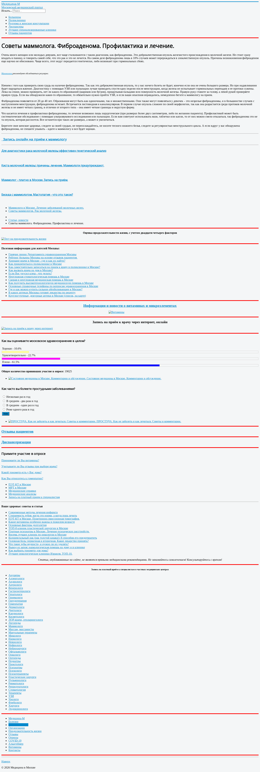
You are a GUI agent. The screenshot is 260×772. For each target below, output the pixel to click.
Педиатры (14, 661)
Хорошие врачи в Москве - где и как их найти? (36, 260)
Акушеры (14, 575)
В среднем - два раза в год (22, 401)
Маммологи (7, 73)
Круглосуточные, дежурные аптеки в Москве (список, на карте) (47, 295)
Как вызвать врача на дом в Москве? (30, 270)
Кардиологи (15, 613)
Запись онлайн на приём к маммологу (34, 139)
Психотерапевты (18, 673)
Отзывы (13, 734)
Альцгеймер (15, 743)
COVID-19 (14, 740)
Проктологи (15, 664)
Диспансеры (16, 26)
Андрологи (15, 581)
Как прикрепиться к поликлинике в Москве (35, 263)
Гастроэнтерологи (19, 591)
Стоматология (17, 689)
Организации (16, 727)
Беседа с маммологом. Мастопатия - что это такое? (37, 194)
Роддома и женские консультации (28, 23)
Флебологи (15, 702)
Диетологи (15, 610)
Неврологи (15, 642)
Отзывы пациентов (20, 32)
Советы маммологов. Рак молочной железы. (35, 210)
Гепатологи (15, 594)
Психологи (15, 670)
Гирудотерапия (17, 600)
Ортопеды (14, 657)
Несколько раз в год (18, 396)
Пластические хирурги (22, 677)
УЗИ (11, 696)
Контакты (14, 750)
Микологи (14, 635)
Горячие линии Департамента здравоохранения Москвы (42, 254)
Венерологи (15, 587)
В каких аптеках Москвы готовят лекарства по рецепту (42, 292)
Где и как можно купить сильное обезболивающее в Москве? (45, 289)
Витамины (14, 746)
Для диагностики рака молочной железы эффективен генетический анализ (53, 151)
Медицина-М (16, 718)
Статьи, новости (18, 724)
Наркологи (15, 638)
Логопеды (14, 622)
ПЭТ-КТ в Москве (19, 484)
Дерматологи (16, 607)
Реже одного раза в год (20, 409)
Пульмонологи (17, 680)
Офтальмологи (17, 651)
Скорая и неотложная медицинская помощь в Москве (40, 279)
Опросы (13, 737)
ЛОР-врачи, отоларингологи (25, 619)
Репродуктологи (18, 686)
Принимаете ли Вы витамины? (20, 460)
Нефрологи (15, 645)
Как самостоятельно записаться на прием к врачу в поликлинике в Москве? (54, 267)
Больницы (14, 17)
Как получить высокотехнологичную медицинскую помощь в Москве (51, 282)
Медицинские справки (22, 490)
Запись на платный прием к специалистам (34, 497)
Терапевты (14, 692)
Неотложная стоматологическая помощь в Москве (38, 276)
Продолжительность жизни (25, 731)
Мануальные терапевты (22, 632)
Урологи (13, 699)
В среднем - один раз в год (22, 405)
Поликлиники (17, 20)
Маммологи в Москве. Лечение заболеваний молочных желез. (46, 207)
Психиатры (15, 667)
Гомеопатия (15, 603)
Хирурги (13, 705)
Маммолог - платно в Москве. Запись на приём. (34, 180)
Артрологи (15, 584)
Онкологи (14, 654)
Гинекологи (15, 597)
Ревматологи (16, 683)
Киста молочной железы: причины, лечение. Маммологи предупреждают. (52, 165)
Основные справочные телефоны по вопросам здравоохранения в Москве (53, 286)
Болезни (13, 721)
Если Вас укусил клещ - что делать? (30, 273)
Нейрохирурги (17, 648)
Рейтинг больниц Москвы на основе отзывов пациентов (43, 257)
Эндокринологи (18, 708)
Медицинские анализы (22, 493)
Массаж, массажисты (21, 629)
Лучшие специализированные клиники (32, 29)
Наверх (5, 761)
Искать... (6, 10)
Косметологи (16, 616)
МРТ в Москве (17, 487)
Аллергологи (16, 578)
